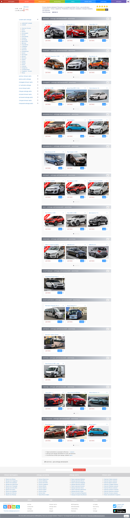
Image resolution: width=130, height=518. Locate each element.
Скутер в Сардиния (43, 484)
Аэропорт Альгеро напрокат (111, 493)
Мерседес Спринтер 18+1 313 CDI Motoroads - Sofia (58, 305)
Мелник (24, 56)
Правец (24, 63)
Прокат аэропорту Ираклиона (78, 489)
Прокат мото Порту (10, 489)
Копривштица (25, 51)
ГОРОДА (29, 509)
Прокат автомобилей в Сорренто (112, 494)
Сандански (24, 67)
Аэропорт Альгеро (26, 28)
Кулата (23, 53)
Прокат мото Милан (10, 479)
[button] (11, 1)
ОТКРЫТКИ (30, 506)
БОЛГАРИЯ (30, 511)
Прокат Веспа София (44, 494)
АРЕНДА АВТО (52, 506)
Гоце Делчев (25, 44)
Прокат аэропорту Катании (78, 486)
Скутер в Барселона (43, 479)
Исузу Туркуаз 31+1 (72, 305)
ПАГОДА (95, 511)
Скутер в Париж (42, 489)
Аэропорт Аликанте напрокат (111, 489)
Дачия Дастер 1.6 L (93, 213)
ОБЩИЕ (51, 511)
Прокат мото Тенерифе (11, 486)
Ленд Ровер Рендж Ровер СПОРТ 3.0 (54, 276)
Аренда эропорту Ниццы (77, 491)
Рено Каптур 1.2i (93, 56)
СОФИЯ (24, 25)
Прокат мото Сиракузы (11, 482)
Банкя (23, 29)
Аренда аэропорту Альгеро (78, 484)
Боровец (24, 38)
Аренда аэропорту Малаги (77, 481)
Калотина (24, 49)
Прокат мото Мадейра (11, 491)
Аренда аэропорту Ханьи (77, 487)
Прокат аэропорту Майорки (78, 479)
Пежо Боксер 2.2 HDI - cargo (52, 363)
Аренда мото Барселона (12, 484)
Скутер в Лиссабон (43, 482)
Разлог (23, 64)
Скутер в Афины (43, 487)
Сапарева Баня (26, 69)
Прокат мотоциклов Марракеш (78, 493)
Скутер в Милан (42, 486)
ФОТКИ (29, 504)
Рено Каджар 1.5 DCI (72, 181)
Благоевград (25, 36)
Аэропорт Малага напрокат (111, 487)
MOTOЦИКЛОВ (74, 504)
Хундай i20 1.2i (70, 24)
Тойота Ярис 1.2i (93, 24)
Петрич (23, 61)
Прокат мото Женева (11, 494)
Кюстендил (24, 54)
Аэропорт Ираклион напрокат (111, 491)
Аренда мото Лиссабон (11, 487)
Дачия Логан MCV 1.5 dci (73, 88)
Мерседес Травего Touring (51, 334)
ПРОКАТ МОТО (53, 504)
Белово (24, 34)
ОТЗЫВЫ (95, 504)
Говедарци (24, 46)
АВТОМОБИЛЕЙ (75, 506)
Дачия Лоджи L (70, 120)
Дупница (24, 43)
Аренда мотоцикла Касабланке (79, 494)
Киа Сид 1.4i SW (49, 88)
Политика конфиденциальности (11, 511)
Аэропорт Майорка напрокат (111, 486)
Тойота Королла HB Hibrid (73, 392)
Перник (24, 59)
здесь (71, 455)
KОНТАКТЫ (96, 506)
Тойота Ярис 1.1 (49, 392)
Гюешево (24, 48)
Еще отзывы (101, 9)
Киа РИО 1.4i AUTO (72, 56)
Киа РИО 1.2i (48, 24)
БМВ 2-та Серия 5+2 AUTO (95, 120)
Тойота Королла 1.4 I (94, 392)
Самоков (24, 66)
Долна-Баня (25, 41)
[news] (11, 505)
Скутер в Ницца (42, 491)
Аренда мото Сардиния (11, 481)
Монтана (26, 7)
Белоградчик (25, 33)
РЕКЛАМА (73, 511)
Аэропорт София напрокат (110, 479)
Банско (23, 31)
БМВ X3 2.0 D (92, 244)
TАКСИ (51, 509)
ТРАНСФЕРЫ (74, 509)
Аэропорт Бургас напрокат (110, 481)
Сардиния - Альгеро (27, 71)
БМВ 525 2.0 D (70, 244)
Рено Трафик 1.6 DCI (72, 152)
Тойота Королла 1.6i (94, 88)
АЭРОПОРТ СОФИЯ (27, 23)
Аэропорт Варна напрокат (110, 482)
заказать (72, 452)
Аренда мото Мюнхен (11, 493)
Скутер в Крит (42, 493)
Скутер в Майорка (43, 481)
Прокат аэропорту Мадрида (78, 482)
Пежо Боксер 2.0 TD (50, 152)
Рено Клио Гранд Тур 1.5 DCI (52, 56)
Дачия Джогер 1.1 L (50, 120)
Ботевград (24, 39)
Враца (23, 72)
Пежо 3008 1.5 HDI (71, 213)
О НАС (94, 509)
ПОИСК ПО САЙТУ (80, 470)
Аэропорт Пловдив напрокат (111, 484)
